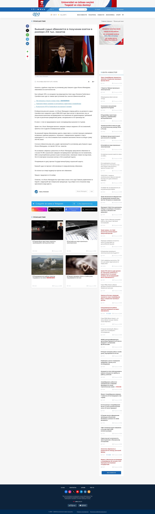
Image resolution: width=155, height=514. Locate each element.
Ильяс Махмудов (82, 191)
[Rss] (44, 9)
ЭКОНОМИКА (110, 15)
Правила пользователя (82, 511)
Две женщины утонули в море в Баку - (52, 101)
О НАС (63, 487)
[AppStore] (82, 505)
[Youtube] (38, 9)
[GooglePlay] (72, 505)
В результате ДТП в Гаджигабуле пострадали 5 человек (54, 106)
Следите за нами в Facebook (73, 209)
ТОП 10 (92, 487)
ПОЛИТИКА (92, 15)
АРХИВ (83, 487)
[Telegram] (40, 9)
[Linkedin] (42, 9)
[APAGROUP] (77, 501)
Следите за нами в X (90, 209)
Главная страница (106, 21)
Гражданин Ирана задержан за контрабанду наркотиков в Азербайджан (58, 103)
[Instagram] (33, 9)
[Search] (84, 9)
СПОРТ (118, 15)
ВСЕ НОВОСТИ (82, 15)
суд (92, 191)
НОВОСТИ (101, 15)
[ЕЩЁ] (122, 14)
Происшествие (119, 21)
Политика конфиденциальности (98, 511)
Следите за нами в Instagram (40, 209)
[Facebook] (31, 9)
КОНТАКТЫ (73, 487)
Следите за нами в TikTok (57, 209)
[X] (36, 9)
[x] (73, 492)
